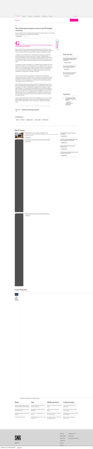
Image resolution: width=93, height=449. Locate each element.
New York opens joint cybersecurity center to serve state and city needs (69, 153)
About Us (17, 442)
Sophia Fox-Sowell (67, 62)
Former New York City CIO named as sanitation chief (67, 146)
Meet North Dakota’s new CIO (16, 299)
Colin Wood (28, 215)
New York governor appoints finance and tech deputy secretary (37, 213)
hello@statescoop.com (73, 438)
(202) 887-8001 (70, 435)
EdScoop (51, 16)
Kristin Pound (45, 119)
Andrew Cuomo (29, 119)
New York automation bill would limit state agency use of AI (69, 73)
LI (72, 440)
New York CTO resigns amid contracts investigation (68, 133)
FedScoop (30, 16)
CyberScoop (44, 16)
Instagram (74, 440)
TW (70, 440)
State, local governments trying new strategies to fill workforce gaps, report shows (70, 59)
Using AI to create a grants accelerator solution (29, 398)
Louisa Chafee (37, 119)
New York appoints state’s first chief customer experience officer (37, 139)
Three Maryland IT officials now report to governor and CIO (69, 66)
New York (22, 119)
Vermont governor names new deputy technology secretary (36, 133)
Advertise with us (72, 433)
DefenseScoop (37, 16)
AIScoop (24, 16)
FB (68, 440)
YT (75, 440)
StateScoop (18, 16)
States (17, 119)
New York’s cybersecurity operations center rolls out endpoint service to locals (69, 140)
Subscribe (74, 20)
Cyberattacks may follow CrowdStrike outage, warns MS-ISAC (70, 99)
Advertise (75, 16)
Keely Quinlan (67, 75)
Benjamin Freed (64, 142)
